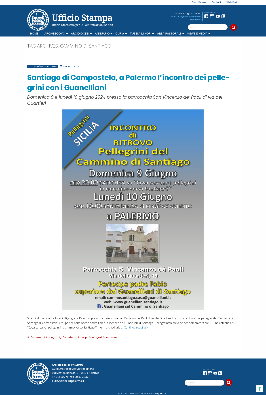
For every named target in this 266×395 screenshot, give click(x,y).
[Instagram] (213, 16)
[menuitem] (196, 2)
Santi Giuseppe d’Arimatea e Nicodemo (185, 18)
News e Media (197, 33)
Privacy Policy (159, 393)
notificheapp (81, 337)
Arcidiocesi (80, 33)
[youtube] (218, 16)
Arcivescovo (54, 33)
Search (233, 27)
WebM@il (232, 2)
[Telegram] (230, 16)
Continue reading (136, 327)
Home (34, 33)
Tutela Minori (140, 33)
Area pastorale (169, 33)
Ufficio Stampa (82, 17)
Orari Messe (198, 2)
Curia (119, 33)
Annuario (102, 33)
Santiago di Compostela (103, 337)
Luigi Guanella (65, 337)
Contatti (216, 2)
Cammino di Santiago (43, 337)
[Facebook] (207, 16)
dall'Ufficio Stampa (45, 66)
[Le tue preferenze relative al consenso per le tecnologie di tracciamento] (259, 388)
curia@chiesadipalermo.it (68, 381)
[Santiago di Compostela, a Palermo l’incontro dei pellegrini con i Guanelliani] (133, 210)
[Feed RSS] (224, 16)
